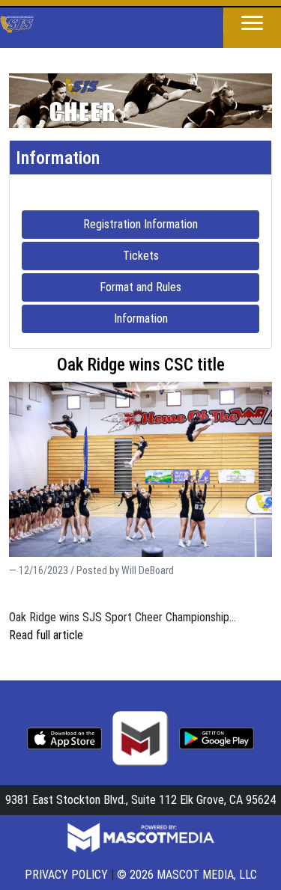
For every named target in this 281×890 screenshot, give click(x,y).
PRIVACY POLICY (66, 875)
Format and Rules (179, 286)
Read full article (46, 635)
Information (184, 318)
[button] (252, 24)
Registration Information (171, 223)
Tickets (184, 255)
